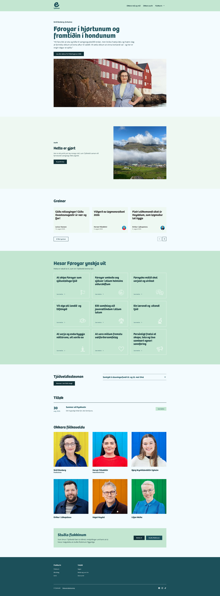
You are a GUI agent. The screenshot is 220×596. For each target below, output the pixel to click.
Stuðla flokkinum (154, 538)
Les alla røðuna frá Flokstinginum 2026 (68, 54)
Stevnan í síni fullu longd (64, 383)
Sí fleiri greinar (61, 239)
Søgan (79, 569)
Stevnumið (81, 576)
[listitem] (71, 220)
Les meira (161, 409)
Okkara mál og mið (133, 5)
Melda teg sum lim (83, 572)
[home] (57, 5)
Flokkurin (56, 569)
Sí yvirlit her (60, 162)
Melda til (139, 538)
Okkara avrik (148, 5)
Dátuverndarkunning (68, 588)
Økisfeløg (56, 572)
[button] (160, 5)
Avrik (55, 576)
